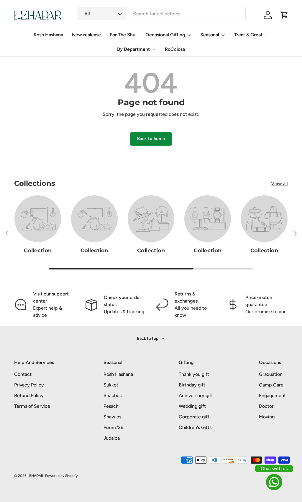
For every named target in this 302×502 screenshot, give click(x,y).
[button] (284, 15)
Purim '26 (113, 427)
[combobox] (161, 13)
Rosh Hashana (48, 35)
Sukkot (111, 385)
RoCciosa (175, 49)
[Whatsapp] (274, 482)
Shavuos (112, 417)
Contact (23, 374)
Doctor (266, 406)
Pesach (111, 406)
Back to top (148, 338)
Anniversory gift (196, 395)
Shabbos (113, 395)
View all (279, 183)
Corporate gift (194, 417)
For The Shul (123, 35)
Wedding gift (192, 406)
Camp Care (271, 385)
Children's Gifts (195, 427)
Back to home (151, 138)
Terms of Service (32, 406)
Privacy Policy (29, 385)
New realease (86, 35)
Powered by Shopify (61, 476)
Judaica (112, 438)
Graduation (271, 374)
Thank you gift (194, 374)
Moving (267, 417)
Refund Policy (29, 395)
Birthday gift (192, 385)
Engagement (272, 395)
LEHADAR (35, 476)
